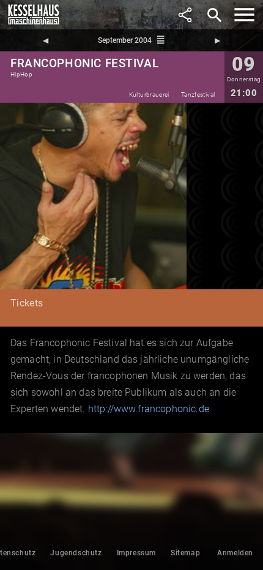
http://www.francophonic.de (148, 409)
